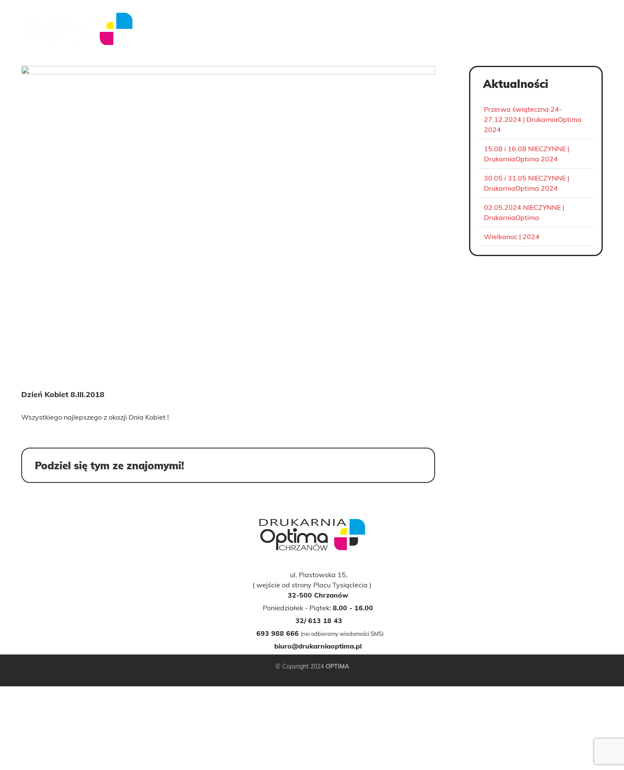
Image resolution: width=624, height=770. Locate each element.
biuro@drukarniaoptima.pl (318, 646)
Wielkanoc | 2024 (512, 236)
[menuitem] (399, 34)
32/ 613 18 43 (318, 620)
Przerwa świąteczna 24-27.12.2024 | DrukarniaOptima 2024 (533, 119)
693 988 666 (277, 633)
